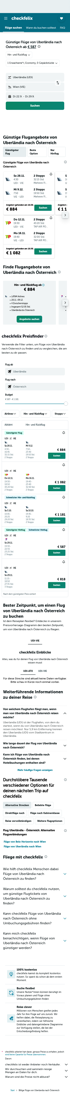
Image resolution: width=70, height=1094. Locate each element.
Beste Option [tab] (34, 152)
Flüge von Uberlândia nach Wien (22, 846)
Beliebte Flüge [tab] (43, 805)
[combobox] (38, 371)
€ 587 (32, 47)
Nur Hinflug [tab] (54, 152)
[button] (6, 18)
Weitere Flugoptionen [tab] (49, 821)
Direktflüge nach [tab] (14, 813)
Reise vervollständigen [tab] (18, 821)
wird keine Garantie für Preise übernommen (25, 1054)
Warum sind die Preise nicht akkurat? (27, 1076)
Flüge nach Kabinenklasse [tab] (45, 813)
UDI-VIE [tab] (35, 640)
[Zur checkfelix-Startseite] (22, 18)
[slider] (66, 404)
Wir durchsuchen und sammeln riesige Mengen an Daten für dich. (28, 1071)
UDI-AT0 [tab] (28, 671)
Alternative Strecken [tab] (17, 805)
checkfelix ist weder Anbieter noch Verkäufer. (32, 1064)
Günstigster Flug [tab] (12, 152)
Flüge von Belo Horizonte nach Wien (25, 841)
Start (13, 1090)
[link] (29, 319)
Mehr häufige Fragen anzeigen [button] (35, 770)
